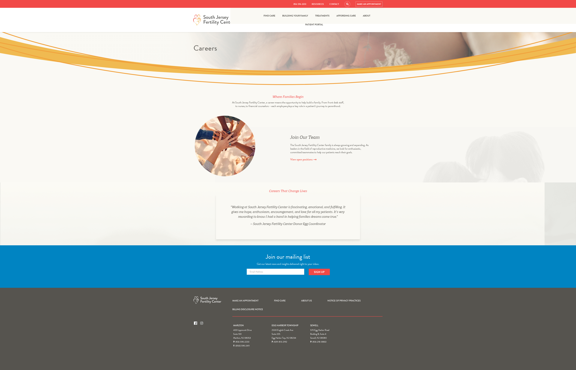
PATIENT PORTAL (314, 24)
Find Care (269, 15)
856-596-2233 (300, 4)
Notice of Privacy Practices (344, 300)
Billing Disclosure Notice (247, 309)
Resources (318, 4)
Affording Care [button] (346, 15)
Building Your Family (295, 15)
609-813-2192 (280, 341)
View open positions (301, 159)
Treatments (322, 15)
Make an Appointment (369, 4)
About (366, 15)
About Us (306, 300)
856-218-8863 (319, 341)
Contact (334, 4)
